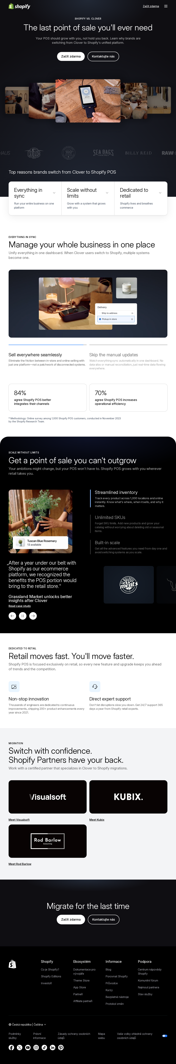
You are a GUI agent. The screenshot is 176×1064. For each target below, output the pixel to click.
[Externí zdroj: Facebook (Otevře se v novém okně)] (11, 1047)
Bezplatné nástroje (117, 997)
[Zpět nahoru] (12, 964)
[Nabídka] (166, 6)
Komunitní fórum (148, 980)
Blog (108, 969)
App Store (79, 987)
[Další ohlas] (33, 616)
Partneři (78, 994)
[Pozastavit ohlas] (22, 616)
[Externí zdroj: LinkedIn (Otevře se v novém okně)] (52, 1047)
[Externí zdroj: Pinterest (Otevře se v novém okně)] (61, 1047)
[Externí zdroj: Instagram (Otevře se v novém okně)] (36, 1047)
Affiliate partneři (82, 1001)
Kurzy (109, 990)
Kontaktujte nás (103, 56)
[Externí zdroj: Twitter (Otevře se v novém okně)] (19, 1047)
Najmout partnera (148, 987)
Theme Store (81, 980)
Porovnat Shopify (117, 976)
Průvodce (112, 983)
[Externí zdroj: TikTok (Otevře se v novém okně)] (44, 1047)
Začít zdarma (151, 6)
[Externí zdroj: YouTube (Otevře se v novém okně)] (28, 1047)
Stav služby (145, 994)
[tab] (48, 355)
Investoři (46, 983)
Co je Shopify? (50, 969)
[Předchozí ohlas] (12, 616)
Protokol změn (115, 1003)
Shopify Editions (51, 976)
